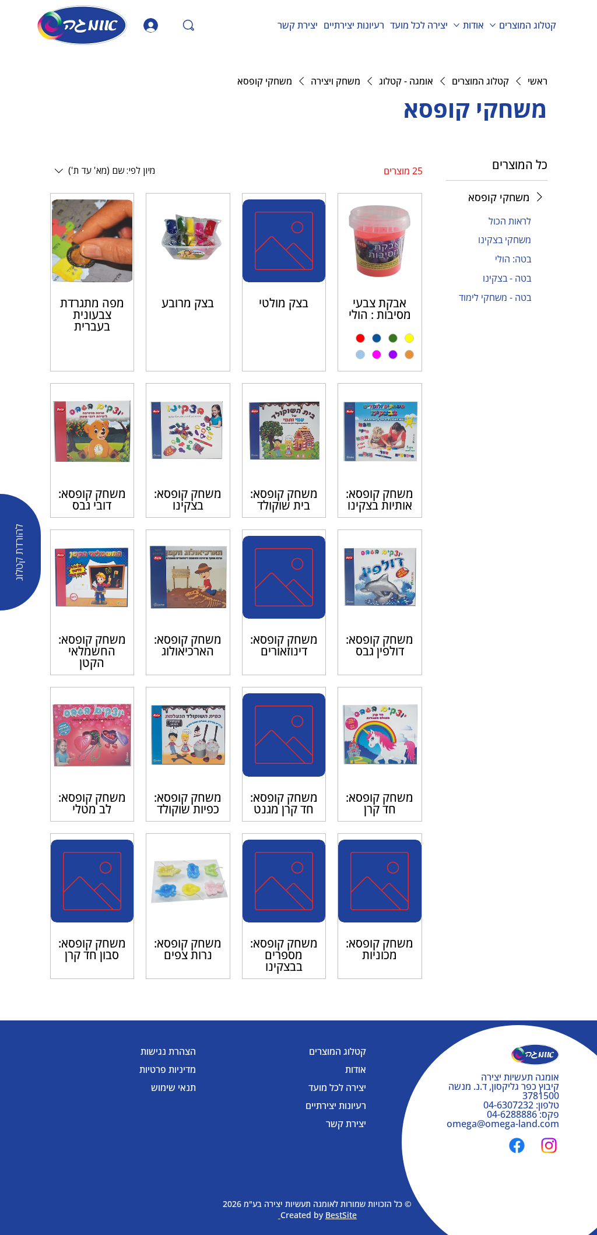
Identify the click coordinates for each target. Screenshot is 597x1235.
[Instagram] (549, 1145)
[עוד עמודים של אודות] (456, 25)
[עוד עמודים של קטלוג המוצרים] (493, 25)
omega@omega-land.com (503, 1123)
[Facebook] (517, 1145)
